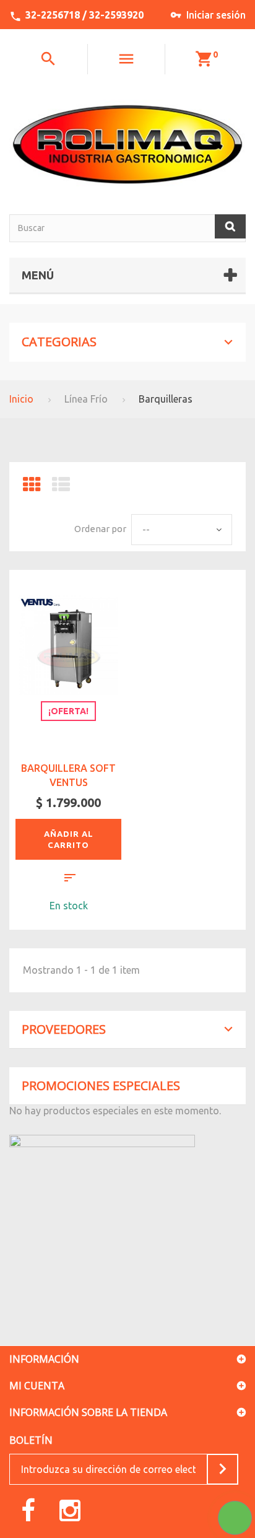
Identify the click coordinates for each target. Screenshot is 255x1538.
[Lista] (61, 488)
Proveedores (64, 1029)
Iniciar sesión (216, 14)
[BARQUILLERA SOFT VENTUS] (68, 645)
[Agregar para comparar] (70, 880)
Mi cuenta (36, 1385)
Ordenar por (100, 528)
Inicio (21, 398)
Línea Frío (86, 398)
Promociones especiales (101, 1085)
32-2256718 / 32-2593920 (84, 14)
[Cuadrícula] (32, 488)
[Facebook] (27, 1509)
